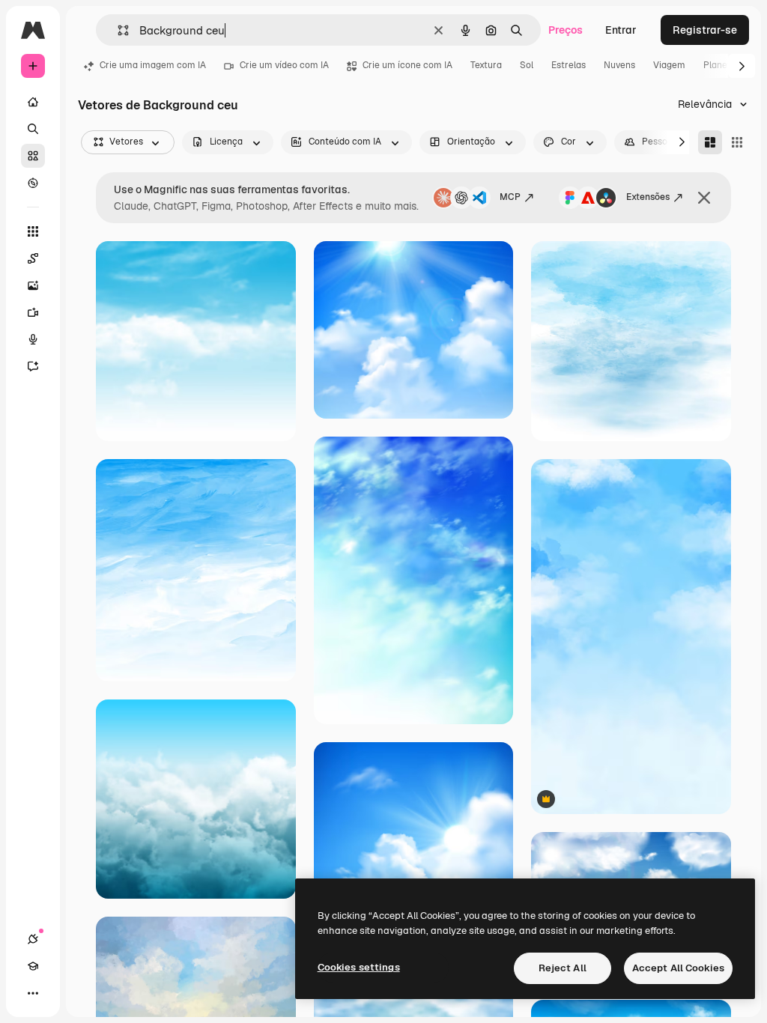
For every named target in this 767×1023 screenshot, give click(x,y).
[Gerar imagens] (33, 285)
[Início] (33, 102)
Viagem (669, 65)
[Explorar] (33, 183)
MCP (510, 197)
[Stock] (33, 156)
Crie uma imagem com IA (153, 65)
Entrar (621, 30)
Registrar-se (705, 30)
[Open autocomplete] (117, 30)
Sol (526, 65)
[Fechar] (704, 198)
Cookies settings (359, 967)
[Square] (737, 142)
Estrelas (568, 65)
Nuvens (619, 65)
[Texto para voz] (33, 339)
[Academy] (33, 966)
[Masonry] (710, 142)
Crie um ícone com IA (407, 65)
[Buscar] (33, 129)
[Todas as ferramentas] (33, 231)
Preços (565, 30)
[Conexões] (33, 939)
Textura (486, 65)
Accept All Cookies (678, 968)
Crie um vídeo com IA (284, 65)
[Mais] (33, 993)
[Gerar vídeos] (33, 312)
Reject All (562, 968)
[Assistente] (33, 366)
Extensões (648, 197)
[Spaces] (33, 258)
